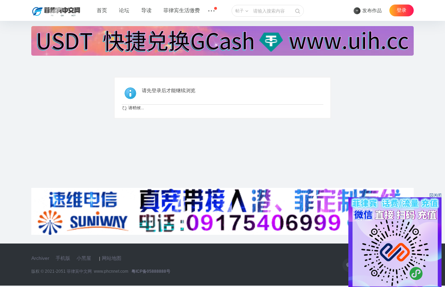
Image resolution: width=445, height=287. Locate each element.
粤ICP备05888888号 (150, 271)
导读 (146, 10)
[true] (297, 11)
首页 (102, 10)
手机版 (63, 258)
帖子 (239, 10)
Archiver (40, 258)
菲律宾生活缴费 (181, 10)
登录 (401, 10)
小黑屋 (83, 258)
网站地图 (111, 258)
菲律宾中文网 (79, 271)
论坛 (124, 10)
